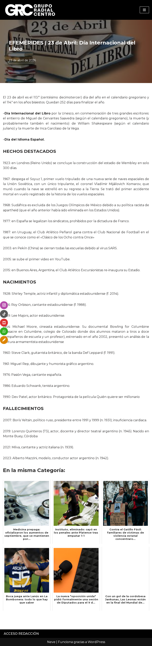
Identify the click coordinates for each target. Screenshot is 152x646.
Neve (51, 642)
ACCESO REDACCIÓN (21, 634)
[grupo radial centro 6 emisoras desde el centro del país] (30, 10)
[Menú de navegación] (144, 10)
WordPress (96, 642)
